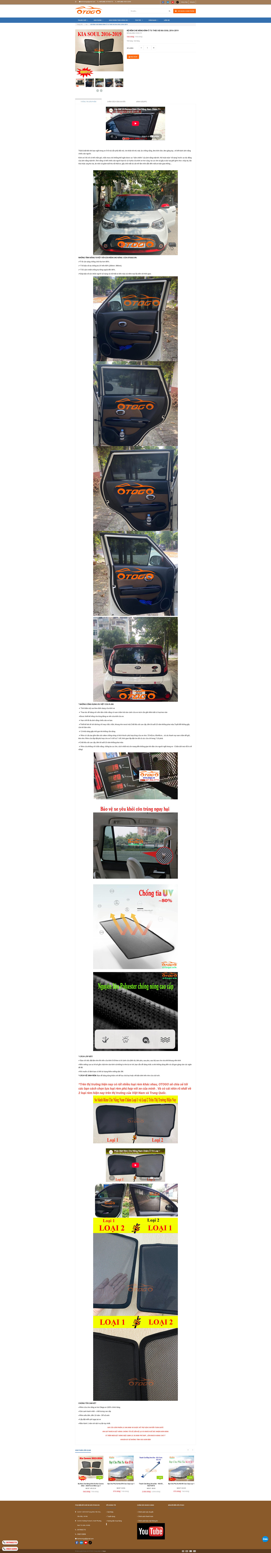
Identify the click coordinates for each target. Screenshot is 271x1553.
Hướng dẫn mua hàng (114, 1521)
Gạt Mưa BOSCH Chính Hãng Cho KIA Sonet (90, 1485)
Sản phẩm (98, 20)
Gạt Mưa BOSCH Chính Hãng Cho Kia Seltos (120, 1485)
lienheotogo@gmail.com (88, 1)
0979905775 (109, 1)
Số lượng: (130, 48)
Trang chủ (82, 20)
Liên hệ (167, 20)
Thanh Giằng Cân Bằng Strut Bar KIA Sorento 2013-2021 (150, 1485)
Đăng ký (192, 2)
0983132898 (127, 1)
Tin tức (138, 20)
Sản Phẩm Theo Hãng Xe (118, 20)
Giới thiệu (110, 1512)
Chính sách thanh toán (145, 1516)
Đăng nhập (184, 2)
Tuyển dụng (111, 1516)
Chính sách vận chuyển (145, 1512)
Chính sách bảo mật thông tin (148, 1521)
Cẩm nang (152, 20)
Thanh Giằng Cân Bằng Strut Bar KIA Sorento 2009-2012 (180, 1485)
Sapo (104, 1551)
